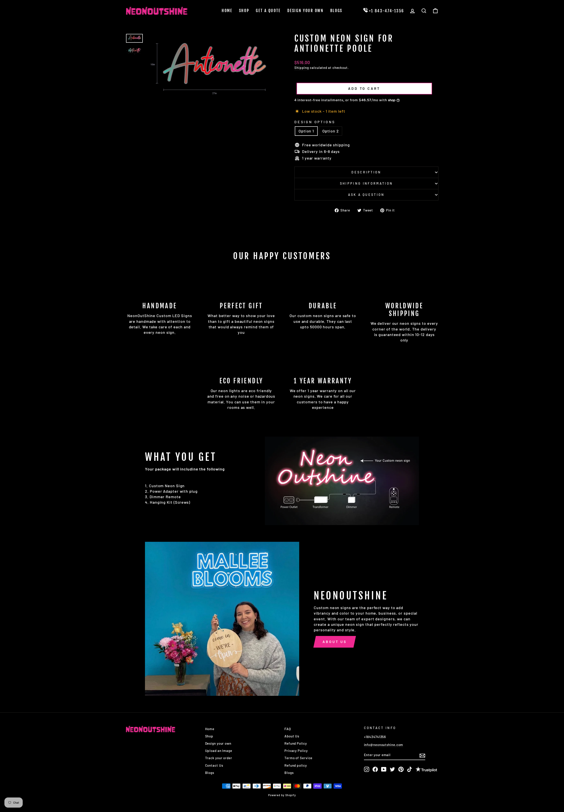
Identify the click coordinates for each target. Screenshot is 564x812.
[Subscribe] (422, 755)
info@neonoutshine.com (383, 745)
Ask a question (366, 195)
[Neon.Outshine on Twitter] (392, 769)
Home (227, 10)
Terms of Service (298, 758)
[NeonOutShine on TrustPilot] (426, 770)
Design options (314, 122)
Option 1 (306, 131)
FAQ (287, 729)
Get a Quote (268, 10)
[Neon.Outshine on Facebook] (375, 769)
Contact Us (214, 765)
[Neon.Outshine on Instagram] (366, 769)
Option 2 (330, 131)
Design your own (218, 743)
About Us (335, 641)
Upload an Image (218, 751)
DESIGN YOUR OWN (305, 10)
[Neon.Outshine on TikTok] (409, 769)
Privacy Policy (296, 751)
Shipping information (366, 183)
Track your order (218, 758)
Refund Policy (295, 743)
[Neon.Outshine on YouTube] (383, 769)
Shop (244, 10)
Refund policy (295, 765)
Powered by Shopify (282, 795)
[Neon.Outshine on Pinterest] (401, 769)
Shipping (301, 68)
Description (366, 172)
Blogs (336, 10)
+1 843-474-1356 (386, 10)
